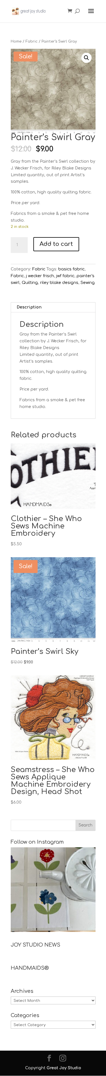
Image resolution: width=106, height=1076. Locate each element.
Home (16, 41)
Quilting (30, 283)
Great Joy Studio (64, 1068)
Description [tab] (29, 307)
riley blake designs (59, 283)
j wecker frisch (40, 276)
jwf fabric (65, 276)
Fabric (31, 41)
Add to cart (56, 244)
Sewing (88, 283)
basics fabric (71, 269)
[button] (86, 58)
